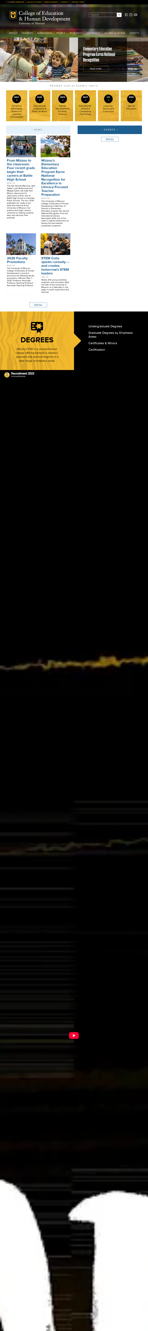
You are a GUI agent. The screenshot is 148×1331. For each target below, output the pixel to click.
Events (134, 33)
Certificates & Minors (102, 343)
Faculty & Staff (34, 2)
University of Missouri (32, 23)
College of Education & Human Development (44, 16)
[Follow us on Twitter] (131, 15)
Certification (96, 350)
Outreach (93, 33)
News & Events (51, 2)
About (13, 33)
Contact (64, 2)
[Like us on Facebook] (126, 15)
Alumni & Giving (114, 33)
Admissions (44, 33)
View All (38, 305)
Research (76, 33)
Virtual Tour (77, 2)
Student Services (15, 2)
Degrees (27, 33)
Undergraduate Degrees (105, 326)
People (60, 33)
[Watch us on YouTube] (135, 15)
